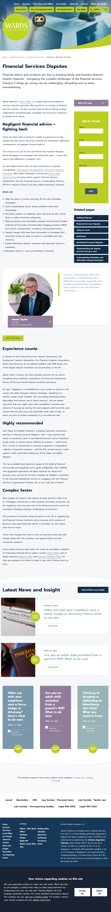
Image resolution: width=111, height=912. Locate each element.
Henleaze (23, 834)
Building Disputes (84, 217)
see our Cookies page (36, 896)
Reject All (99, 892)
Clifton (22, 831)
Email (81, 140)
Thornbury (42, 841)
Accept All (82, 892)
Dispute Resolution (35, 57)
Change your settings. (83, 777)
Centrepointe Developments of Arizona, (35, 169)
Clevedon (41, 831)
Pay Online (81, 9)
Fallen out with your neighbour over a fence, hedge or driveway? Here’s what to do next (72, 614)
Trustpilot (55, 780)
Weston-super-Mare (28, 844)
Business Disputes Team (49, 556)
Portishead (42, 837)
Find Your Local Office (43, 4)
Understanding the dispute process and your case (88, 250)
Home (16, 4)
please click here (41, 900)
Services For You (17, 57)
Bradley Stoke (43, 828)
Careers (84, 4)
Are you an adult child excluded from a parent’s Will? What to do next (72, 657)
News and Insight (99, 4)
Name (81, 127)
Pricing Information (64, 9)
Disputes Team (26, 556)
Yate (21, 847)
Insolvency (81, 236)
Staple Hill (24, 841)
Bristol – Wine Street (28, 828)
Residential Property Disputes (90, 242)
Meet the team (85, 103)
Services (26, 4)
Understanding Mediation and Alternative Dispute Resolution (90, 259)
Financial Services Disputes (88, 224)
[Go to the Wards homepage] (16, 29)
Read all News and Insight (93, 589)
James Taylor (25, 101)
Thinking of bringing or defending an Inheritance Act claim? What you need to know (93, 704)
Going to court (83, 230)
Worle (40, 844)
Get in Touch (21, 9)
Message (83, 165)
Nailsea (23, 837)
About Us (74, 4)
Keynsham (42, 834)
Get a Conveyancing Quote (41, 9)
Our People (61, 4)
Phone (82, 152)
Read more (53, 626)
